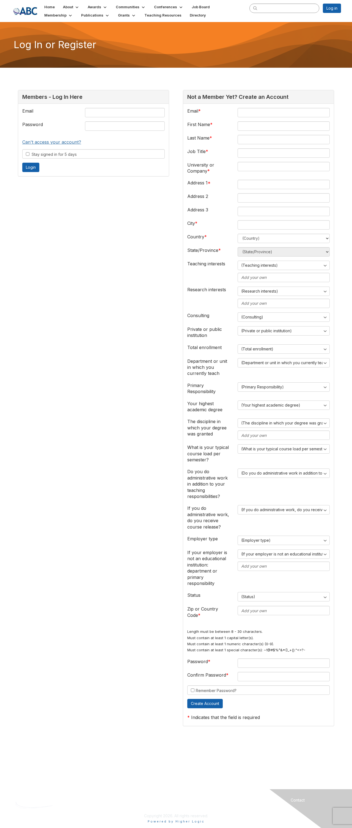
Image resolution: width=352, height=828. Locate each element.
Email (27, 111)
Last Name (198, 138)
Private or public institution (204, 332)
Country (195, 236)
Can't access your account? (51, 142)
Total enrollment (204, 347)
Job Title (196, 151)
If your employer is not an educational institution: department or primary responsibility (207, 568)
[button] (71, 7)
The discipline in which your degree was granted (207, 428)
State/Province (202, 250)
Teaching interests (206, 263)
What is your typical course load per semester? (208, 453)
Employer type (202, 538)
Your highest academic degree (204, 406)
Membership (216, 800)
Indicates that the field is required (225, 717)
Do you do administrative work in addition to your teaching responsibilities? (207, 484)
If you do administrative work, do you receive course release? (208, 517)
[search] (255, 8)
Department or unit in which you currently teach (207, 367)
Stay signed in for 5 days (53, 154)
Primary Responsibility (201, 388)
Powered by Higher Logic (176, 821)
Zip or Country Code (202, 612)
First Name (198, 124)
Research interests (206, 289)
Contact (298, 800)
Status (193, 595)
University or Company (200, 168)
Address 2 (197, 196)
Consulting (198, 315)
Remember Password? (216, 690)
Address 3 (197, 210)
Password (32, 124)
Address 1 (197, 183)
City (191, 223)
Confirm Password (206, 675)
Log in (331, 8)
